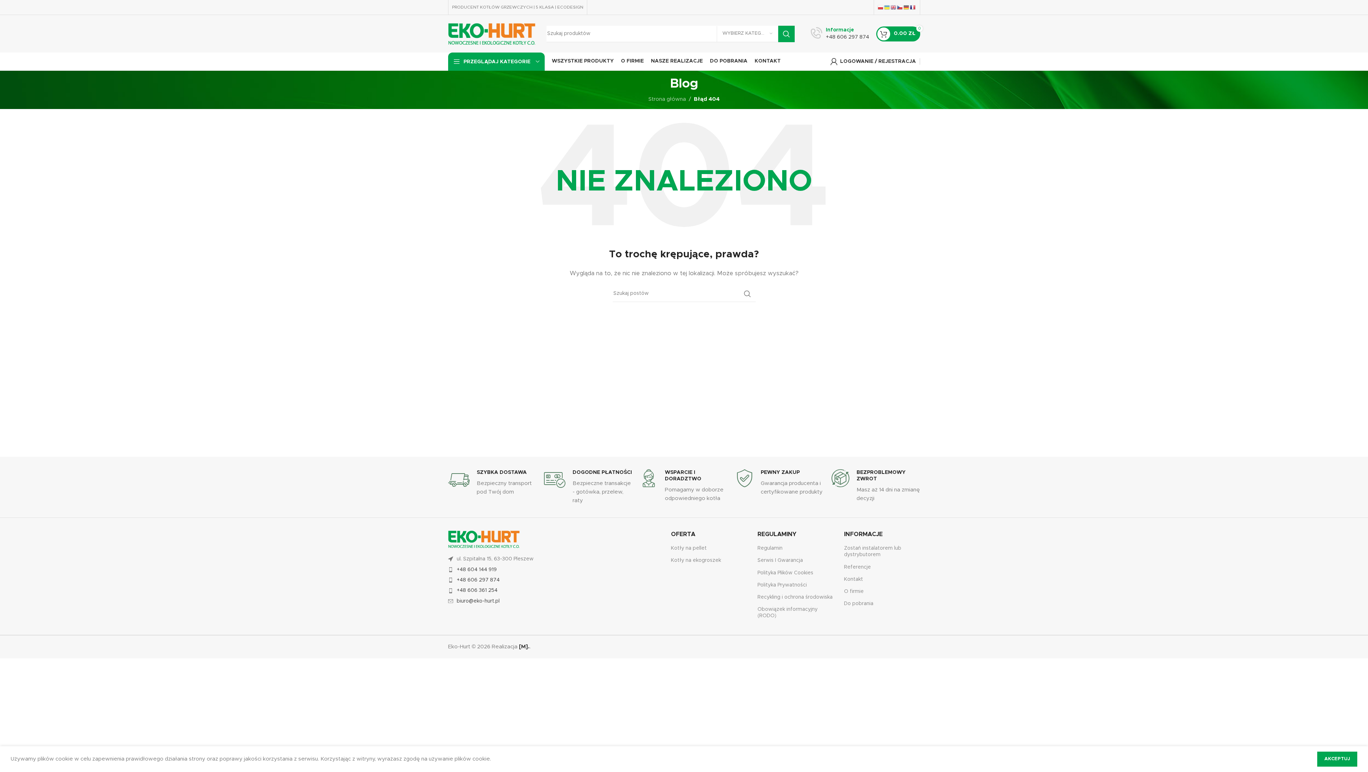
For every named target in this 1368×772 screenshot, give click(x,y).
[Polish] (881, 7)
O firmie (854, 591)
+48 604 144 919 (477, 569)
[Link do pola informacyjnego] (840, 33)
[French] (913, 7)
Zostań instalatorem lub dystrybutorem (872, 551)
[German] (906, 7)
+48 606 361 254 (477, 590)
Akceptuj (1337, 759)
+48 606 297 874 (478, 580)
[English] (894, 7)
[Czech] (900, 7)
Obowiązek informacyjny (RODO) (787, 612)
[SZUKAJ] (786, 34)
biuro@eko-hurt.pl (478, 601)
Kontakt (853, 579)
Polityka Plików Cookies (785, 572)
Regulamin (770, 548)
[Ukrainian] (887, 7)
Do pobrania (858, 603)
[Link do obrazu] (484, 539)
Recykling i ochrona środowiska (795, 597)
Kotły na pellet (689, 548)
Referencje (857, 567)
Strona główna (667, 99)
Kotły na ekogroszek (696, 560)
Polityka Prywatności (782, 585)
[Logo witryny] (492, 33)
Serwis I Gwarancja (780, 560)
